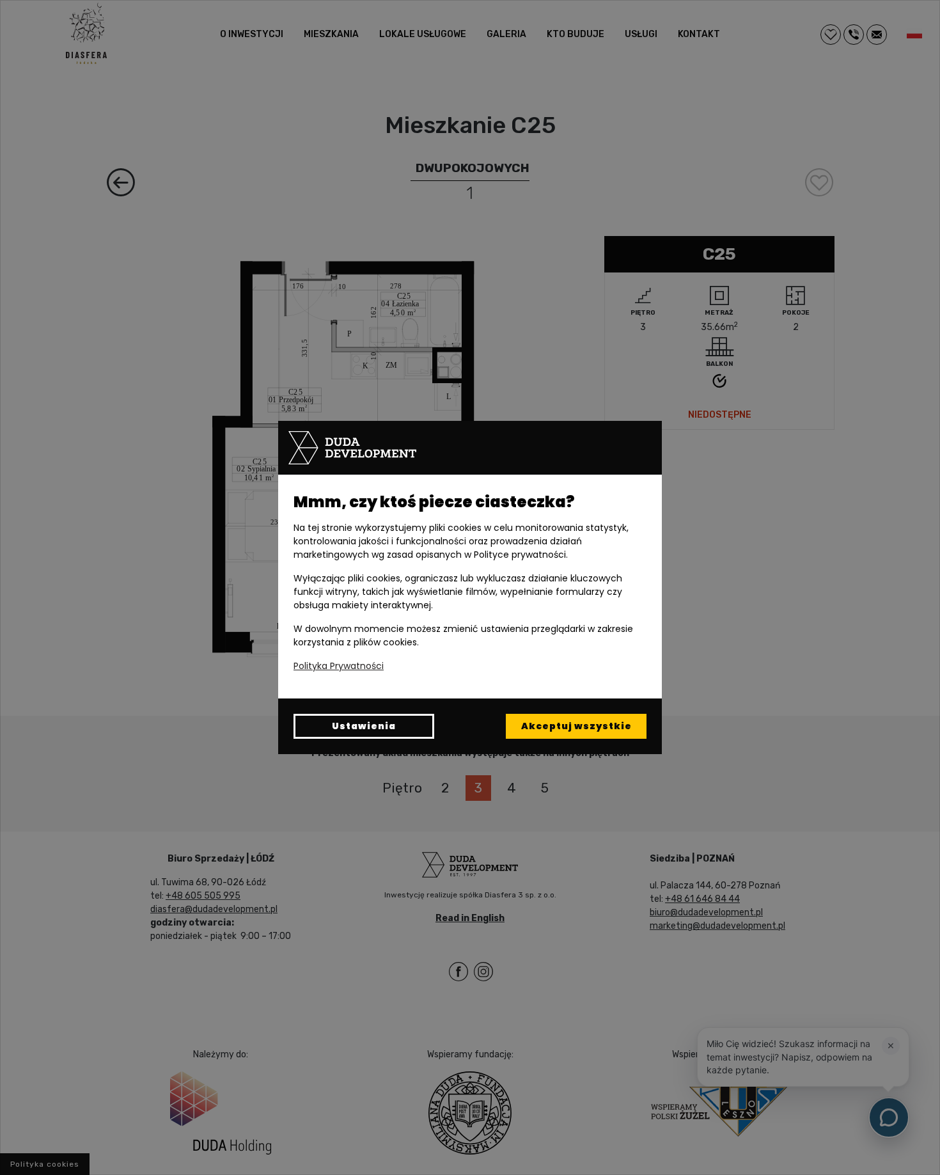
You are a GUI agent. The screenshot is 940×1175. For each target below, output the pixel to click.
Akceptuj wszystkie (576, 726)
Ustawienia (364, 726)
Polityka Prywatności (339, 665)
